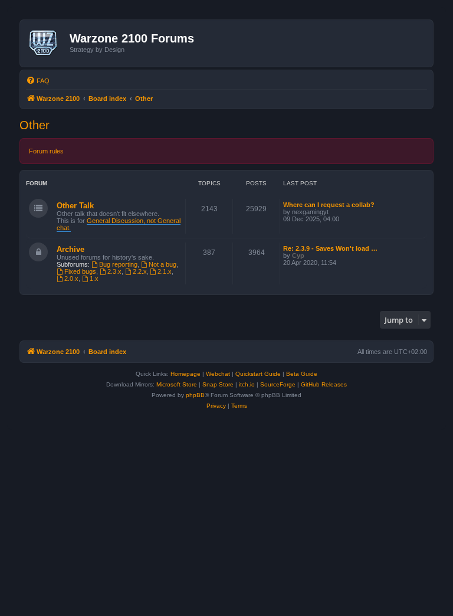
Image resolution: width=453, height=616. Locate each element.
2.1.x (164, 271)
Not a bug (162, 264)
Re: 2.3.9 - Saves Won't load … (330, 248)
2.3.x (114, 271)
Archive (70, 249)
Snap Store (218, 384)
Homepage (185, 374)
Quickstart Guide (258, 374)
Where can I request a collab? (329, 204)
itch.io (247, 384)
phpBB (195, 395)
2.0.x (71, 278)
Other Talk (75, 205)
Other (34, 125)
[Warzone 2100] (46, 43)
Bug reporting (118, 264)
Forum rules (46, 151)
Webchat (218, 374)
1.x (94, 278)
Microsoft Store (176, 384)
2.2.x (140, 271)
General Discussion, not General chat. (118, 224)
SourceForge (278, 384)
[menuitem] (38, 81)
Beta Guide (301, 374)
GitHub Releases (324, 384)
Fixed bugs (80, 271)
